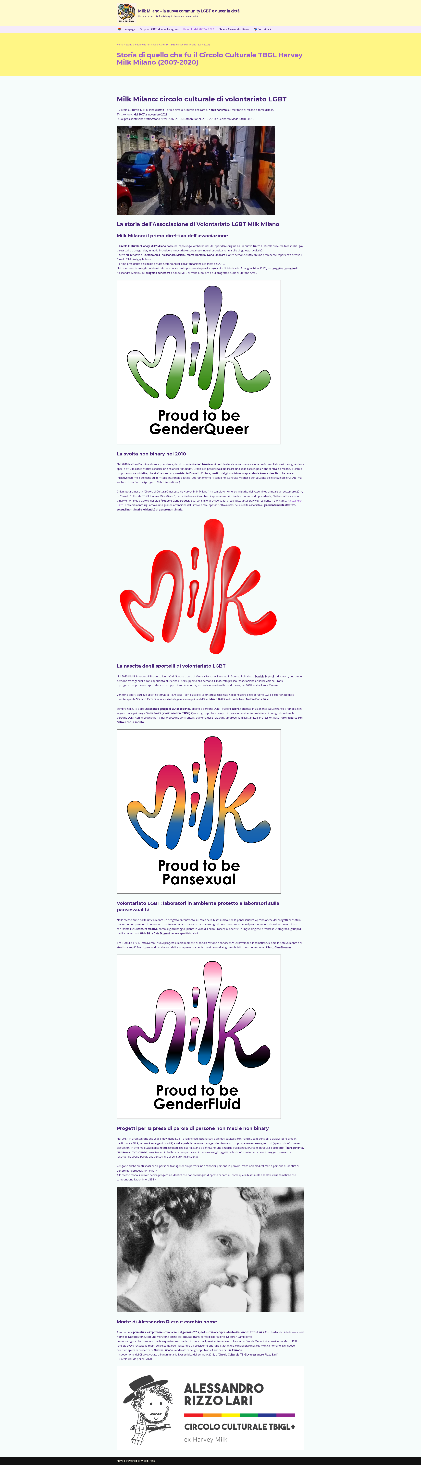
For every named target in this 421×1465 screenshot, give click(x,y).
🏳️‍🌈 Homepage (126, 29)
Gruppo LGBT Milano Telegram (159, 29)
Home (120, 44)
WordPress (148, 1461)
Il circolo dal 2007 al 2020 (198, 29)
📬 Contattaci (262, 29)
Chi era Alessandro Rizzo (234, 29)
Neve (120, 1461)
